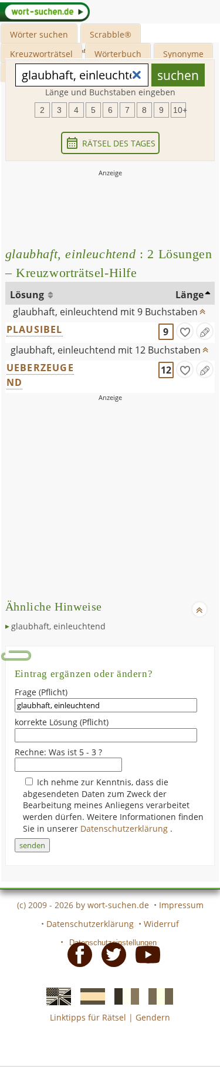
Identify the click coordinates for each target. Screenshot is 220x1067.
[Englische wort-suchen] (55, 995)
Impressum (181, 905)
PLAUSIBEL (34, 329)
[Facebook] (76, 954)
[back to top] (202, 309)
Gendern (153, 1017)
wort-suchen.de (118, 905)
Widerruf (161, 923)
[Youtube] (144, 954)
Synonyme (183, 53)
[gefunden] (185, 331)
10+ (179, 110)
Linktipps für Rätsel (88, 1017)
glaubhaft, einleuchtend (58, 626)
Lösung (28, 294)
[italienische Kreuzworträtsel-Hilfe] (157, 995)
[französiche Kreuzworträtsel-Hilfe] (123, 995)
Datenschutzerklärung (125, 828)
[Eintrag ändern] (205, 331)
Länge (189, 294)
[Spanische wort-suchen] (89, 995)
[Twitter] (110, 954)
